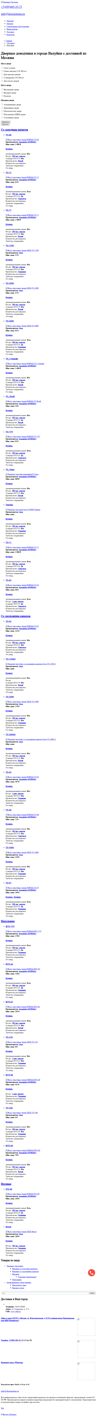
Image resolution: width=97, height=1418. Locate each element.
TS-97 (8, 883)
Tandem (9, 505)
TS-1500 (10, 245)
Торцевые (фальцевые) (27, 1277)
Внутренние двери (11, 89)
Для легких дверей (11, 81)
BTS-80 (9, 1075)
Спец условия (9, 68)
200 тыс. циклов (18, 231)
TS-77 (8, 210)
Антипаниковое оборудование (19, 1282)
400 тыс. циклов (18, 491)
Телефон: (5, 1340)
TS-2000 (10, 283)
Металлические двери (13, 111)
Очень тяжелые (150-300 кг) (15, 71)
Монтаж (10, 23)
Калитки (7, 96)
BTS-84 (9, 964)
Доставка (10, 32)
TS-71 (8, 542)
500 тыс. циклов (18, 194)
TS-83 (8, 580)
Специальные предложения (18, 26)
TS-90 (8, 810)
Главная (9, 41)
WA (2, 1408)
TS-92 (8, 621)
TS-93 (8, 772)
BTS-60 (9, 1145)
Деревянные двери (11, 108)
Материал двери (7, 100)
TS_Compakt (12, 359)
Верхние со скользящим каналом (25, 1271)
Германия (22, 272)
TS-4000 (10, 321)
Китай (20, 161)
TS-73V (9, 432)
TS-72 (8, 172)
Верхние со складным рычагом (24, 1269)
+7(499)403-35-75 (11, 6)
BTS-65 (9, 1002)
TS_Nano (10, 469)
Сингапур (22, 198)
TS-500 (9, 1108)
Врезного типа (18, 1288)
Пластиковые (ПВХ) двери (15, 114)
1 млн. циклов (18, 601)
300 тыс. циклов (18, 156)
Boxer (8, 1227)
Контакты (11, 34)
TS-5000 (10, 697)
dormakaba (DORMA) (27, 142)
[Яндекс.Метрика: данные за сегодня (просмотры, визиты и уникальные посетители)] (8, 1414)
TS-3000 (10, 847)
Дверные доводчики (15, 1266)
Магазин (10, 21)
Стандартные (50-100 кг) (14, 78)
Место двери (6, 85)
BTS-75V (10, 926)
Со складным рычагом (14, 129)
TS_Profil (10, 396)
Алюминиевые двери (12, 104)
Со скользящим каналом (15, 616)
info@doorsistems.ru (13, 13)
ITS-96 (9, 1189)
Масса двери (6, 63)
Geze (21, 253)
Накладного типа (19, 1285)
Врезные (6, 1184)
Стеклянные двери (11, 117)
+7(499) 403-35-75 (16, 1340)
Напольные (8, 921)
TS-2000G (10, 734)
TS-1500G (10, 659)
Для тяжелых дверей (12, 74)
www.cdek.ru (16, 1311)
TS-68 (8, 135)
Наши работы (12, 29)
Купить (9, 149)
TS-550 (9, 1037)
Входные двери (10, 93)
